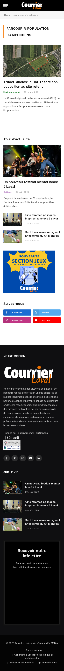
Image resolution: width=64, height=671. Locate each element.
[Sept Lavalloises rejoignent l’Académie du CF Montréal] (12, 236)
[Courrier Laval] (32, 5)
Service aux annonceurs (22, 662)
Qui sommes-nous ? (48, 662)
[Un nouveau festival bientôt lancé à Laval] (32, 161)
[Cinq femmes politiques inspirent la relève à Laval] (12, 219)
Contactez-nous (33, 650)
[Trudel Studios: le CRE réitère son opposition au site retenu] (32, 61)
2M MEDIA (52, 643)
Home (7, 15)
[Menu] (5, 5)
